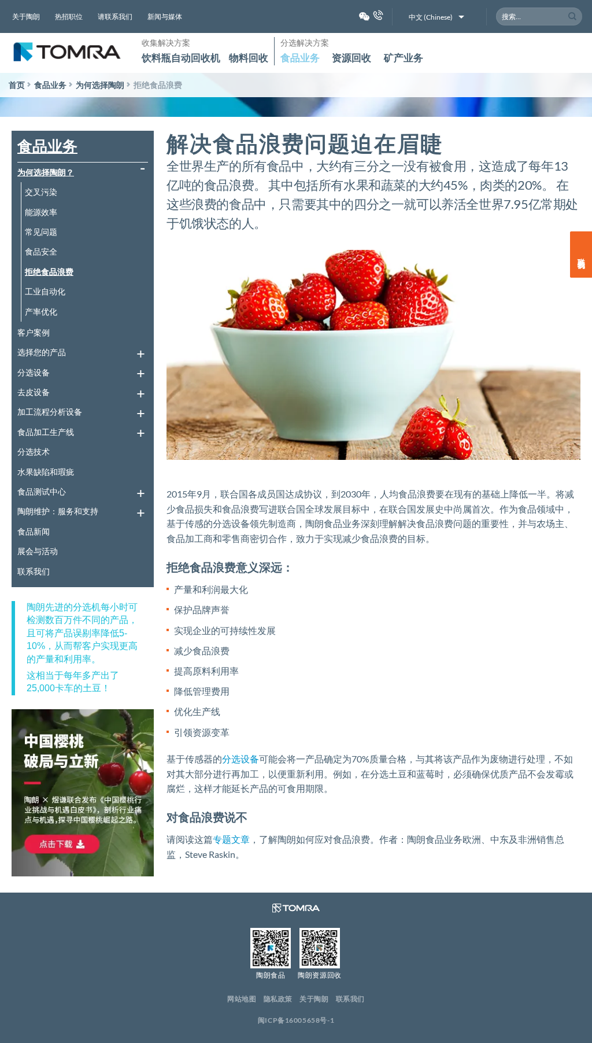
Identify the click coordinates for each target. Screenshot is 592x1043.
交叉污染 (41, 192)
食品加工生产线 (45, 432)
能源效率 (41, 212)
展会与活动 (37, 551)
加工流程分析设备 (49, 412)
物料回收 (248, 57)
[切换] (140, 172)
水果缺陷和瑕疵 (45, 472)
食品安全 (41, 251)
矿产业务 (403, 57)
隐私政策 (278, 998)
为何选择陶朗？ (45, 172)
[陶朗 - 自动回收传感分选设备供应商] (66, 53)
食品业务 (300, 57)
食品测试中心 (41, 491)
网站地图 (241, 998)
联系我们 (33, 571)
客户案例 (33, 332)
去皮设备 (33, 392)
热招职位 (69, 16)
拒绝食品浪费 (49, 272)
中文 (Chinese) (431, 17)
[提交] (572, 16)
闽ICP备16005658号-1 (296, 1020)
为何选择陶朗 (100, 85)
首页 (17, 85)
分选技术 (33, 451)
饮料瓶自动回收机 (181, 57)
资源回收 (351, 57)
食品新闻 (33, 531)
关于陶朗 (26, 16)
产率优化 (41, 311)
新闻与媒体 (164, 16)
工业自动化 (45, 291)
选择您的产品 (41, 352)
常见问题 (41, 232)
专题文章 (231, 839)
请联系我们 (115, 16)
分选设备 (33, 372)
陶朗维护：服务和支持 (57, 511)
